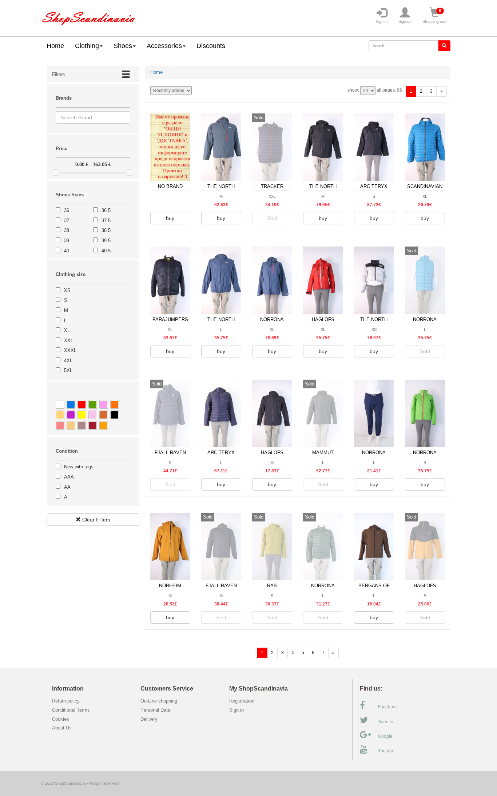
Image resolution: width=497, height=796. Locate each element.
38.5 (106, 230)
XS (67, 290)
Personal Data (155, 710)
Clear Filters (95, 520)
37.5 (106, 220)
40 (66, 250)
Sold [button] (272, 218)
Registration (241, 701)
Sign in (381, 21)
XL (67, 330)
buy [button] (170, 218)
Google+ (386, 736)
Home (55, 45)
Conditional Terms (71, 710)
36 (66, 210)
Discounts (210, 45)
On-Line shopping (161, 701)
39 (66, 240)
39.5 (106, 240)
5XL (68, 370)
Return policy (66, 701)
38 (66, 230)
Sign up (404, 21)
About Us (62, 728)
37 (66, 220)
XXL (68, 340)
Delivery (149, 719)
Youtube (386, 750)
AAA (69, 477)
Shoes (123, 45)
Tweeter (386, 721)
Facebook (388, 706)
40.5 (106, 250)
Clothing (87, 45)
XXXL (70, 350)
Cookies (60, 719)
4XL (68, 360)
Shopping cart (434, 16)
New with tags (79, 466)
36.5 (106, 210)
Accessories (164, 45)
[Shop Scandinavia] (88, 16)
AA (67, 487)
